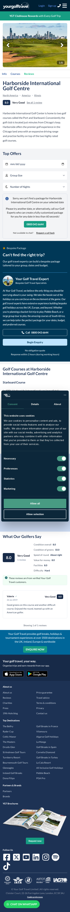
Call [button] (37, 332)
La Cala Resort (43, 762)
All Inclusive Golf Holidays (49, 767)
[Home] (16, 5)
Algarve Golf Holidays (47, 736)
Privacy (40, 708)
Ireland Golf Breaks (12, 773)
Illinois (37, 95)
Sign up (52, 5)
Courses (15, 73)
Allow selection (35, 514)
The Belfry (8, 726)
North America (10, 95)
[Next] (62, 45)
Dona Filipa (8, 778)
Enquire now (35, 649)
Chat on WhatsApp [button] (23, 904)
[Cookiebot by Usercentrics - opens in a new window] (52, 395)
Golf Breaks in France (47, 726)
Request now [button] (35, 840)
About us (7, 692)
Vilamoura (41, 731)
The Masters (9, 741)
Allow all (35, 503)
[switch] (61, 468)
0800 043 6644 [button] (35, 224)
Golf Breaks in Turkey (47, 757)
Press (5, 708)
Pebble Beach (43, 773)
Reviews (29, 73)
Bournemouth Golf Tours (15, 762)
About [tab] (57, 404)
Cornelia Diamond (45, 752)
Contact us (41, 713)
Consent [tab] (12, 404)
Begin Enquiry (35, 342)
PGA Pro (40, 778)
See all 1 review (34, 102)
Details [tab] (35, 404)
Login (42, 5)
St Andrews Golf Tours (14, 752)
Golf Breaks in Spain (46, 747)
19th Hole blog (10, 713)
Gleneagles (8, 767)
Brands (6, 796)
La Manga (41, 741)
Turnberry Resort (11, 757)
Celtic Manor (9, 736)
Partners (7, 791)
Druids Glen (9, 747)
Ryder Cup (8, 731)
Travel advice (42, 697)
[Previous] (8, 45)
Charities (7, 703)
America (26, 95)
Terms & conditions (46, 703)
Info (4, 73)
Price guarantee (44, 692)
